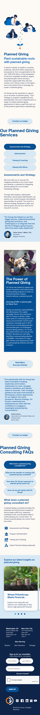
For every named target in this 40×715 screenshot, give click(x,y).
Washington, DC (12, 628)
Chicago (32, 645)
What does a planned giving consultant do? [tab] (20, 465)
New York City (26, 628)
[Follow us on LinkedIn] (27, 701)
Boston (7, 645)
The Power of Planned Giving (18, 281)
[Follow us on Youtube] (35, 701)
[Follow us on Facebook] (22, 701)
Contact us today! (20, 121)
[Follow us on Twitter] (31, 700)
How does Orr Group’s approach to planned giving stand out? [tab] (20, 482)
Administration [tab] (20, 153)
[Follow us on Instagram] (17, 701)
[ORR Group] (10, 700)
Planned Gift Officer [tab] (20, 167)
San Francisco (19, 645)
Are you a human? (22, 673)
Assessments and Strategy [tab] (20, 147)
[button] (15, 614)
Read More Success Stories (17, 347)
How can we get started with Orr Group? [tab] (20, 491)
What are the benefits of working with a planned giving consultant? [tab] (20, 474)
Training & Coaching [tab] (20, 160)
